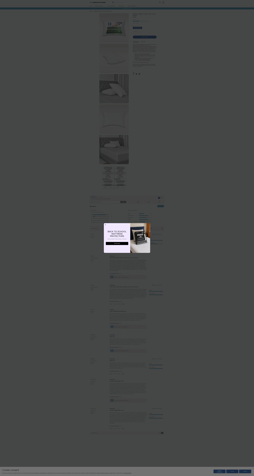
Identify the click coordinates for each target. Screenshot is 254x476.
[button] (105, 224)
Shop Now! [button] (117, 243)
